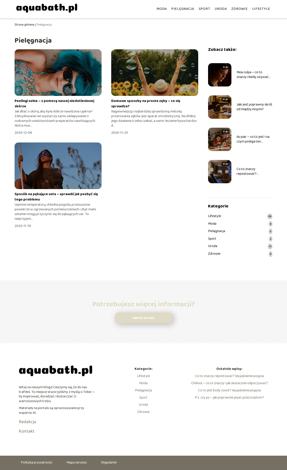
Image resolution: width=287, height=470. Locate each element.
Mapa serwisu (77, 462)
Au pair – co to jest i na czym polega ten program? (253, 139)
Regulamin (109, 462)
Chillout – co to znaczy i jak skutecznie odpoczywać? (229, 383)
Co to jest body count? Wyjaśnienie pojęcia (229, 390)
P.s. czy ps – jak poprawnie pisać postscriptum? (229, 397)
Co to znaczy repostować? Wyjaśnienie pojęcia (251, 171)
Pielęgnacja (182, 9)
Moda (162, 9)
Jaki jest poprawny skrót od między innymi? (254, 107)
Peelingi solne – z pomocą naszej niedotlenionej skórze (54, 103)
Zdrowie (239, 9)
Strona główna (24, 24)
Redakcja (27, 422)
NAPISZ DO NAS (143, 318)
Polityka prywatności (36, 462)
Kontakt (27, 431)
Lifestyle (261, 9)
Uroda (221, 9)
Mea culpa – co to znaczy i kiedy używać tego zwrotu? (253, 75)
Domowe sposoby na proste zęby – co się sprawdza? (145, 103)
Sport (204, 9)
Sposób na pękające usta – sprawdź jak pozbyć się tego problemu (56, 196)
